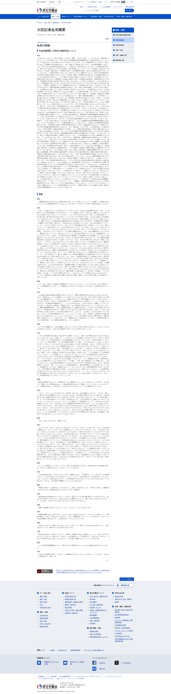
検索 (130, 10)
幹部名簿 (92, 599)
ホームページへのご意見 (76, 678)
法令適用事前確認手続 (122, 615)
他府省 (52, 650)
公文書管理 (118, 633)
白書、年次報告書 (95, 634)
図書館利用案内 (75, 650)
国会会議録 (68, 607)
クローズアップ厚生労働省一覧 (94, 650)
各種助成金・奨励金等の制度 (74, 602)
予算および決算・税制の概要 (74, 610)
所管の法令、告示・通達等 (123, 599)
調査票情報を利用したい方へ (99, 637)
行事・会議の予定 (121, 55)
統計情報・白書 (95, 628)
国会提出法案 (119, 596)
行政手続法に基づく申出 (122, 636)
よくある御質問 (105, 7)
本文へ (82, 7)
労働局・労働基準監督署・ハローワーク (99, 611)
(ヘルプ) (105, 2)
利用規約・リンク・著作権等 (47, 676)
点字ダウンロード (79, 2)
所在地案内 (93, 602)
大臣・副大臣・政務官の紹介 (99, 596)
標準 (123, 2)
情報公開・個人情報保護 (122, 628)
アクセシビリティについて (114, 676)
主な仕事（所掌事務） (97, 605)
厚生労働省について (97, 593)
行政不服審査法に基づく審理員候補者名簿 (124, 640)
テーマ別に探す (45, 593)
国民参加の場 (130, 7)
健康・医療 (43, 596)
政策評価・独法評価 (71, 613)
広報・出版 (119, 50)
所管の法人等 (62, 650)
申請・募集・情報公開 (123, 606)
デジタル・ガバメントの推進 (124, 630)
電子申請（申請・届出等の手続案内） (124, 611)
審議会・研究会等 (70, 605)
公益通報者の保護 (120, 625)
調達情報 (117, 617)
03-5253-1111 (71, 687)
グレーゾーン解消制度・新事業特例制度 (124, 621)
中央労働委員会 (94, 618)
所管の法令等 (119, 593)
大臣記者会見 (120, 40)
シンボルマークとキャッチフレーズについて (88, 676)
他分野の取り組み (45, 607)
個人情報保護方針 (65, 676)
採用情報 (92, 623)
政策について (69, 593)
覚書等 (117, 602)
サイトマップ (118, 7)
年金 (41, 605)
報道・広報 (120, 30)
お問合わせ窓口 (92, 7)
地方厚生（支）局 (95, 607)
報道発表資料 (120, 45)
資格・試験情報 (94, 620)
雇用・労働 (43, 602)
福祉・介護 (43, 599)
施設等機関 (93, 615)
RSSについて (61, 678)
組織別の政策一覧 (70, 599)
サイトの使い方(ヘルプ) (45, 678)
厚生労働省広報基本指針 (123, 35)
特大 (132, 2)
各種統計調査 (94, 631)
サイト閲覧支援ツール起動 (94, 2)
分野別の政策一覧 (70, 596)
